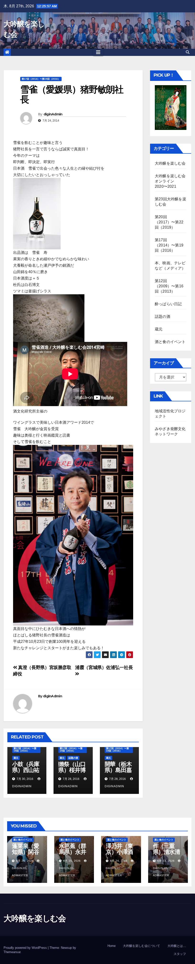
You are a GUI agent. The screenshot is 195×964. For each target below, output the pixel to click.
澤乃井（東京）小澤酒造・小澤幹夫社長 (119, 854)
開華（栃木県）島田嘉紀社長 (118, 770)
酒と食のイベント (170, 342)
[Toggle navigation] (98, 52)
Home (111, 946)
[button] (188, 52)
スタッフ (180, 954)
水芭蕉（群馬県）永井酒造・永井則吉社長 (72, 854)
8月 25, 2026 (72, 860)
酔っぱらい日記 (168, 304)
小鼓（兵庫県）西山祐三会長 (25, 770)
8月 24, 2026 (118, 860)
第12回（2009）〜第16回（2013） (169, 286)
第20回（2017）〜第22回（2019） (169, 222)
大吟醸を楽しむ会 (170, 163)
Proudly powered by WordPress (26, 947)
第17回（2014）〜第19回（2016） (41, 79)
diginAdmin (53, 114)
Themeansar (12, 952)
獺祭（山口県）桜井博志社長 (71, 770)
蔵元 (16, 758)
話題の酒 (73, 758)
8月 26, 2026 (25, 860)
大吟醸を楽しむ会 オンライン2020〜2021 (172, 181)
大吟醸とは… (176, 946)
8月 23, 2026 (166, 860)
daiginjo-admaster (20, 872)
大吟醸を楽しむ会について (141, 946)
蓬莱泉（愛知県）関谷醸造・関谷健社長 (25, 854)
